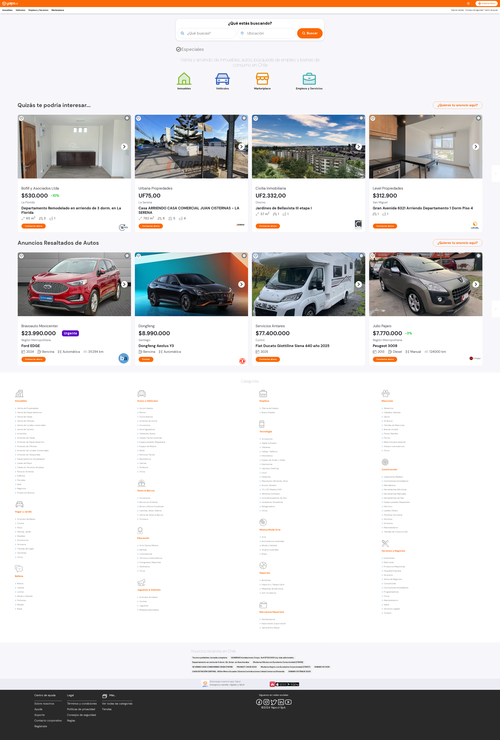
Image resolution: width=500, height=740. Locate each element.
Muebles (21, 536)
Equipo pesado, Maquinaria (152, 442)
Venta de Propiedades (28, 408)
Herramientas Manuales (395, 493)
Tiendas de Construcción (396, 531)
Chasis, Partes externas (150, 437)
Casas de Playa (24, 463)
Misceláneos (390, 485)
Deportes (265, 572)
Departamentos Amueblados (31, 459)
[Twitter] (273, 702)
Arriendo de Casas (26, 437)
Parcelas (21, 480)
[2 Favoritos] (21, 256)
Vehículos (20, 10)
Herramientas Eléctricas (395, 489)
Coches (143, 601)
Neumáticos (145, 459)
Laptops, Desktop (270, 468)
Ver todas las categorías (117, 703)
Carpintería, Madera (393, 476)
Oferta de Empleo (270, 408)
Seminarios (144, 566)
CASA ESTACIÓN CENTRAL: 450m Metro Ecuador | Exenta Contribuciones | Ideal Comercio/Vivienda (238, 671)
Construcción (389, 469)
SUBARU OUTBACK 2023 (299, 671)
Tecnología (266, 431)
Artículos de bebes (148, 597)
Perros (387, 437)
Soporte (39, 715)
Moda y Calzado (25, 596)
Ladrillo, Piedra (391, 510)
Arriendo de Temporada (28, 454)
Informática (267, 455)
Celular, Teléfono (269, 451)
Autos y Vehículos (147, 400)
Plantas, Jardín (24, 531)
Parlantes (266, 476)
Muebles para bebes (149, 609)
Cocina (20, 523)
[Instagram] (266, 702)
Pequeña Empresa (392, 570)
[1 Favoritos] (138, 118)
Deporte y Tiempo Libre (273, 584)
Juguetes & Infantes (149, 589)
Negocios (21, 488)
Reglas (71, 720)
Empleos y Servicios (38, 10)
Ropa (19, 608)
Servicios (388, 519)
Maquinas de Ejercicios (272, 588)
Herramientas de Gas (394, 498)
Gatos (387, 416)
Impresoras (267, 464)
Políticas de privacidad (81, 709)
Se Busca (143, 467)
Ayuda (38, 709)
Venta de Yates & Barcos (151, 515)
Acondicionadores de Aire (274, 498)
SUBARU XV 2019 (322, 667)
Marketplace (58, 10)
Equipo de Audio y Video (273, 460)
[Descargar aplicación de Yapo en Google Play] (293, 684)
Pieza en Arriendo (25, 471)
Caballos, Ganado (392, 412)
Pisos (19, 527)
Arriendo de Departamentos (30, 442)
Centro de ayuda (491, 10)
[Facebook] (259, 702)
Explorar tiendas (457, 10)
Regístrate (40, 726)
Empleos (264, 400)
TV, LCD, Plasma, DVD (272, 489)
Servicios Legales (392, 608)
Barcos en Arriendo (148, 502)
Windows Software (271, 493)
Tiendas (107, 709)
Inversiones (389, 558)
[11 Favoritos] (21, 118)
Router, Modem (269, 485)
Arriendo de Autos (148, 421)
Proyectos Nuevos (26, 492)
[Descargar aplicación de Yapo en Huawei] (272, 684)
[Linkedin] (281, 702)
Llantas (142, 463)
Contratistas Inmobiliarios (396, 481)
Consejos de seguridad (474, 10)
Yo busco (143, 519)
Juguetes (143, 605)
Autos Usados (146, 408)
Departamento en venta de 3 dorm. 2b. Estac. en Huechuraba (220, 662)
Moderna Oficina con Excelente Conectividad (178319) (278, 662)
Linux (264, 472)
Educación (143, 538)
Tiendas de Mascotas (394, 425)
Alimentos (388, 408)
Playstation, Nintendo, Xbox (275, 481)
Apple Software (269, 443)
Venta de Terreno (25, 429)
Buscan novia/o (391, 429)
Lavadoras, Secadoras (272, 502)
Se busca (21, 544)
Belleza (19, 576)
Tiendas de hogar (25, 548)
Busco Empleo (268, 412)
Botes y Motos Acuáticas (151, 506)
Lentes (20, 591)
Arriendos (22, 433)
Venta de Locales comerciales (31, 425)
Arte (264, 537)
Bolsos (20, 583)
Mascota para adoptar (395, 442)
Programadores (391, 591)
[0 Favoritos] (138, 256)
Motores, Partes (147, 454)
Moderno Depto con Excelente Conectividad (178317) (285, 667)
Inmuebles (7, 10)
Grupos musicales (270, 549)
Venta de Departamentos (29, 412)
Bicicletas (266, 580)
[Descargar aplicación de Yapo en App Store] (281, 684)
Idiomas (143, 549)
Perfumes (21, 600)
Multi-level (389, 562)
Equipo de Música (147, 446)
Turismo (387, 613)
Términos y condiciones (82, 703)
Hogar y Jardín (23, 511)
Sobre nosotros (44, 703)
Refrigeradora (268, 506)
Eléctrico (388, 506)
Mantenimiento (391, 527)
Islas (19, 484)
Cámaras (266, 447)
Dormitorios (23, 540)
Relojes (20, 604)
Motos (142, 412)
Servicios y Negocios (393, 550)
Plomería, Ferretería (393, 515)
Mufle (142, 450)
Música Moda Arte (270, 529)
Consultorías (390, 583)
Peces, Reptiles (391, 433)
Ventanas (21, 552)
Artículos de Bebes (26, 519)
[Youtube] (288, 702)
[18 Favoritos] (255, 118)
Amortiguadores (147, 429)
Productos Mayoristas (394, 566)
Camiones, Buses (147, 433)
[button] (124, 146)
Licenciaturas (145, 554)
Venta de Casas (24, 416)
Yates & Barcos (146, 490)
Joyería (20, 587)
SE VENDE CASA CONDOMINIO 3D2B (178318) (212, 667)
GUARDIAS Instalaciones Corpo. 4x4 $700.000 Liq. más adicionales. (262, 657)
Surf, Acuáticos (269, 593)
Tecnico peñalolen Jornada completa (209, 657)
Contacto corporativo (48, 720)
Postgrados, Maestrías (150, 562)
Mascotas (387, 400)
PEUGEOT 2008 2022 (247, 667)
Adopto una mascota (394, 446)
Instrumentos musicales (273, 541)
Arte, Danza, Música (148, 545)
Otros (20, 557)
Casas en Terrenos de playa (30, 467)
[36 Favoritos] (372, 118)
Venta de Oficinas (25, 421)
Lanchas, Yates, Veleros (150, 510)
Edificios (21, 475)
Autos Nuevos (146, 416)
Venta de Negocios (393, 579)
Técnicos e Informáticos (150, 558)
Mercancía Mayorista (272, 612)
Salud (386, 604)
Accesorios (144, 425)
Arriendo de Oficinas (27, 446)
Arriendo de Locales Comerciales (33, 450)
